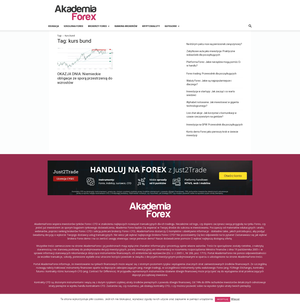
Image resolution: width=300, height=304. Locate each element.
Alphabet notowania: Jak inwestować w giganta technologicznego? (212, 104)
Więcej (235, 299)
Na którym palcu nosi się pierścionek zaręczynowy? (214, 44)
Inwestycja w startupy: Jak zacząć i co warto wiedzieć (210, 93)
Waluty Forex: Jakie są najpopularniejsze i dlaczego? (209, 82)
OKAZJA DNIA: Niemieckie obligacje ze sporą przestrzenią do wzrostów (84, 78)
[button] (250, 26)
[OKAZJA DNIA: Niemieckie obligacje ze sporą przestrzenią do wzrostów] (85, 59)
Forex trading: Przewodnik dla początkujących (211, 73)
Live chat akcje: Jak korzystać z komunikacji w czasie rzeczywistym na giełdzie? (211, 115)
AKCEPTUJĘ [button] (222, 299)
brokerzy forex (97, 26)
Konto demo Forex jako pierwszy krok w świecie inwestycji (212, 133)
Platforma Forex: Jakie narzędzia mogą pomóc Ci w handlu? (213, 64)
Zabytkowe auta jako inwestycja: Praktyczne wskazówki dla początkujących (210, 53)
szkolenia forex (73, 26)
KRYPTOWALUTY (151, 26)
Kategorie (171, 26)
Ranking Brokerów (126, 26)
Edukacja (53, 26)
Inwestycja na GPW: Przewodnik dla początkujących (214, 124)
